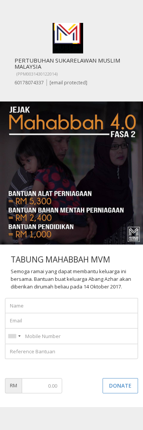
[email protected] (68, 82)
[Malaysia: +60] (14, 336)
